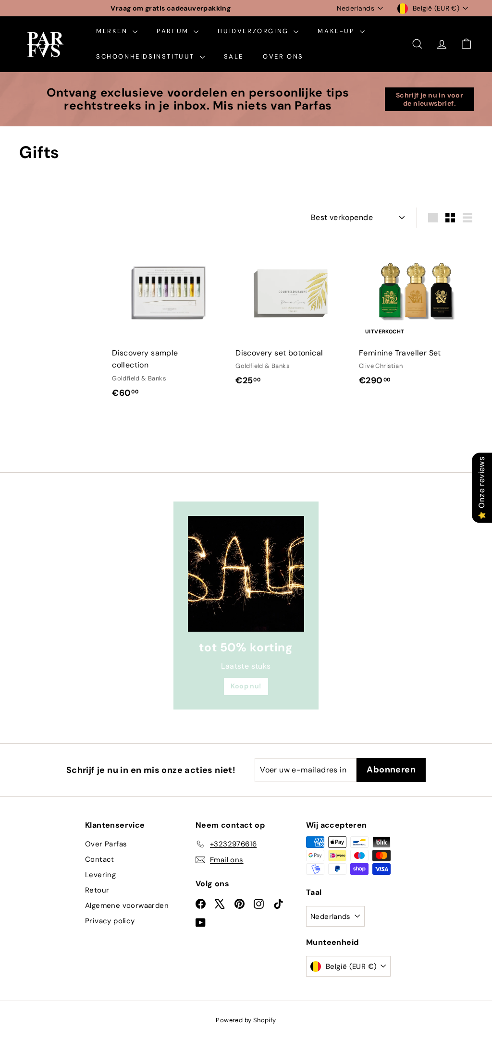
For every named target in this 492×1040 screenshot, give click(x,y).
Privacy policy (110, 921)
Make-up (337, 31)
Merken (113, 31)
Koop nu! (246, 686)
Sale (234, 56)
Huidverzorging (254, 31)
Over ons (283, 56)
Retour (97, 890)
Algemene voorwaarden (127, 905)
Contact (99, 859)
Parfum (174, 31)
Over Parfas (106, 844)
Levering (100, 875)
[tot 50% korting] (246, 574)
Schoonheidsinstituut (146, 56)
